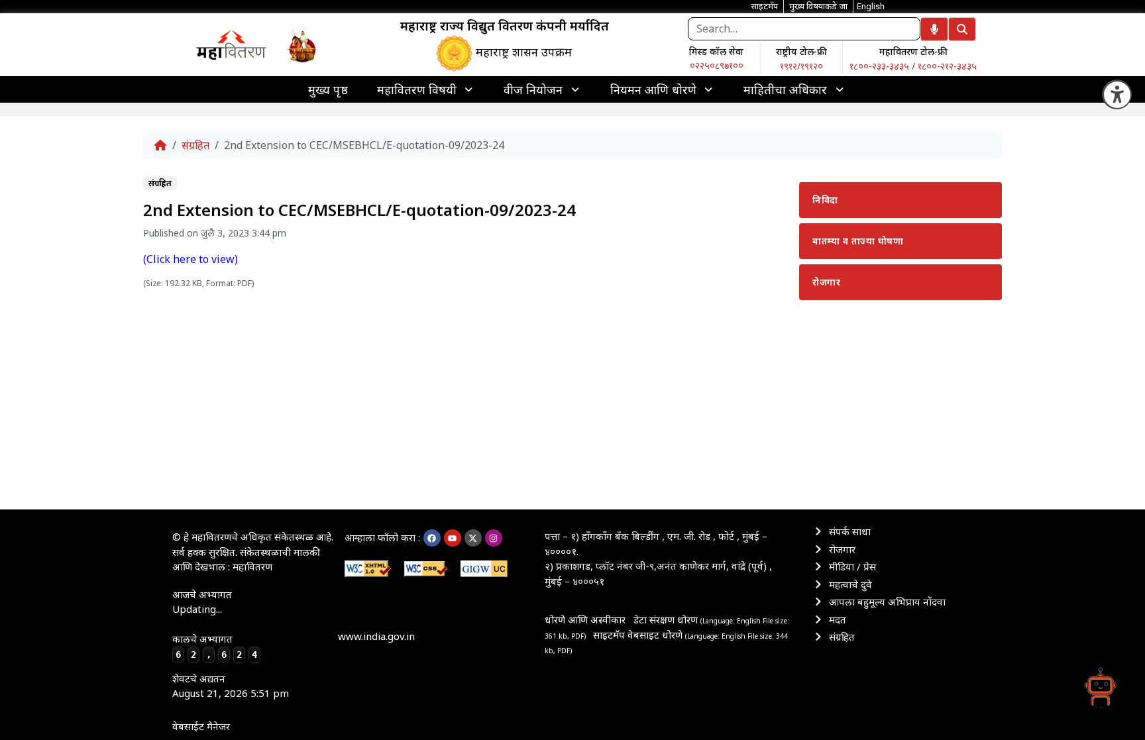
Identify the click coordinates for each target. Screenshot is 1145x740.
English (871, 6)
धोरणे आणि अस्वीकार (585, 619)
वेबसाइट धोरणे (656, 634)
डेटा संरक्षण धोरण (666, 619)
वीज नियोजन (533, 89)
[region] (231, 44)
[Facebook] (432, 538)
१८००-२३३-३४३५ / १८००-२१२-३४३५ (913, 66)
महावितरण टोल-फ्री (913, 51)
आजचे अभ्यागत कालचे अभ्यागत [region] (214, 624)
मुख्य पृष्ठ (328, 89)
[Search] (962, 29)
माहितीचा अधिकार (785, 89)
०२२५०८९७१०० (716, 65)
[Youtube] (452, 538)
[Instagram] (493, 538)
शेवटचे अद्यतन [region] (230, 686)
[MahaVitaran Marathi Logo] (231, 44)
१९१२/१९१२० (801, 66)
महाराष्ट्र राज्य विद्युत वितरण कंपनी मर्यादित (504, 25)
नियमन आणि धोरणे (653, 89)
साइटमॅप (609, 634)
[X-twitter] (473, 538)
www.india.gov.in (376, 636)
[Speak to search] (934, 29)
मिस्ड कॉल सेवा (716, 51)
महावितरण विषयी (417, 89)
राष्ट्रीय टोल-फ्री (801, 51)
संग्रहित (195, 145)
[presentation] (426, 89)
